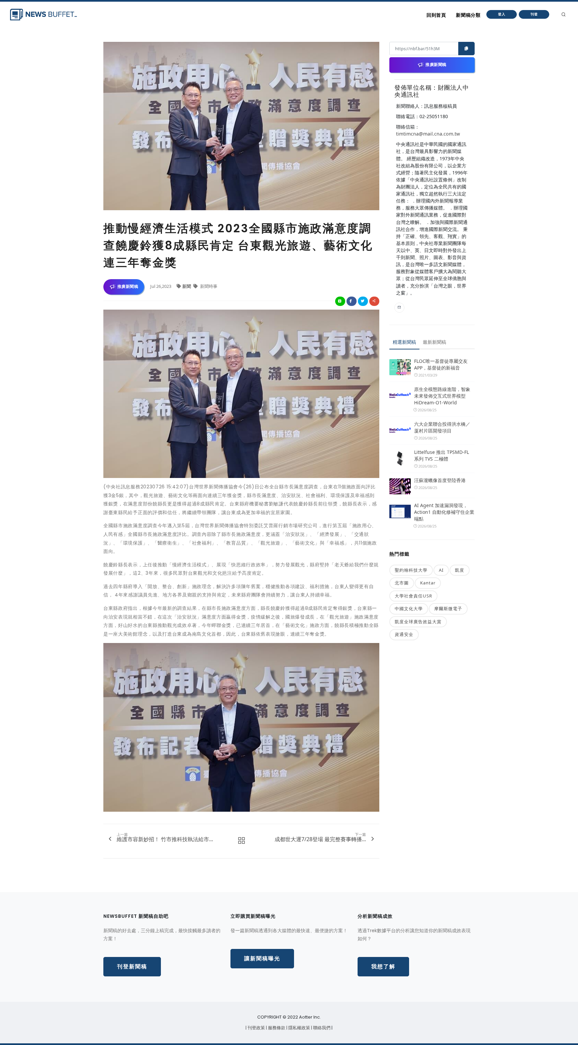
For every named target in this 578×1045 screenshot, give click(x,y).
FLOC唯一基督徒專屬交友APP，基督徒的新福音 (441, 364)
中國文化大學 (409, 609)
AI (441, 570)
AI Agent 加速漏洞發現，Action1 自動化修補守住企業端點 (444, 512)
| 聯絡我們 (321, 1028)
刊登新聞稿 (132, 966)
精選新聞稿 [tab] (404, 342)
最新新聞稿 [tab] (434, 342)
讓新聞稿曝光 (262, 958)
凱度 (459, 570)
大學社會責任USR (413, 596)
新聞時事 (208, 286)
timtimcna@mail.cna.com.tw (428, 134)
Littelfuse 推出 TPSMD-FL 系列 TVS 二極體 (441, 455)
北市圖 (402, 583)
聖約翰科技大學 (411, 570)
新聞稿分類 (468, 15)
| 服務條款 (276, 1028)
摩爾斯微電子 (448, 609)
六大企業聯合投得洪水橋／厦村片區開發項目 (442, 427)
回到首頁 (436, 15)
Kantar (428, 583)
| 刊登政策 (256, 1028)
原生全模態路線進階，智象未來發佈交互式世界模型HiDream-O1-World (442, 396)
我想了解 (383, 966)
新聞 (187, 286)
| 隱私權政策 (298, 1028)
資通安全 (404, 634)
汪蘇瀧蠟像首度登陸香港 (440, 480)
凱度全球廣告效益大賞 (418, 622)
